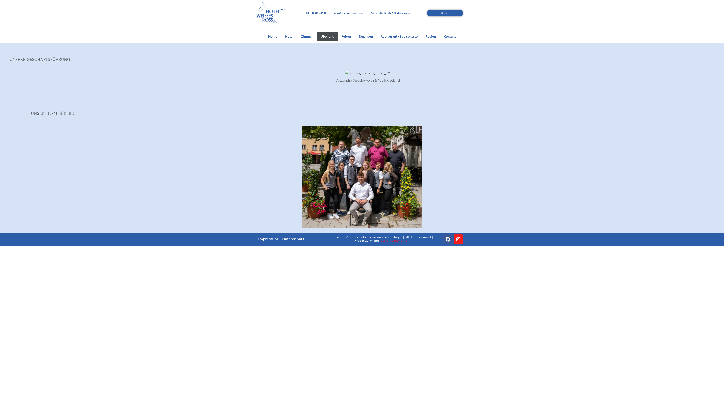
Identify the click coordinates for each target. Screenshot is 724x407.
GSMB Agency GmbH (395, 240)
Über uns (327, 36)
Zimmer (307, 36)
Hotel (289, 36)
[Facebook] (448, 239)
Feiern (346, 36)
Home (272, 36)
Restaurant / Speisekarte (399, 36)
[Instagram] (458, 239)
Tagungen (366, 36)
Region (430, 36)
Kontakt (449, 36)
